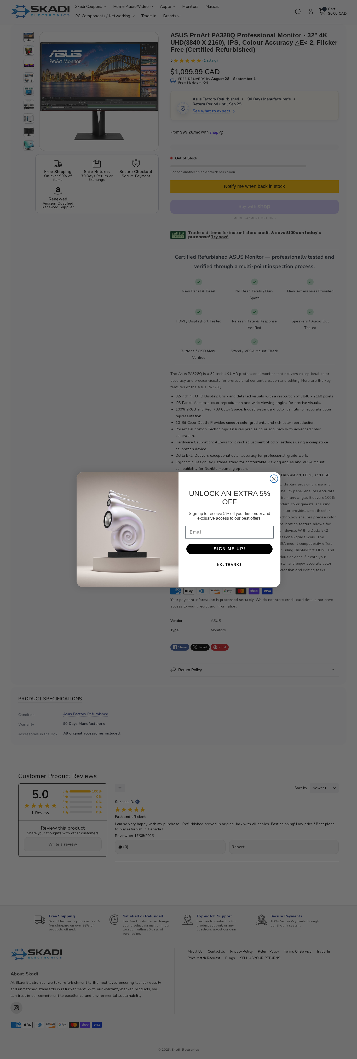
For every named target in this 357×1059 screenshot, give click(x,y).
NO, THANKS (229, 564)
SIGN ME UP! (229, 549)
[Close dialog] (274, 479)
